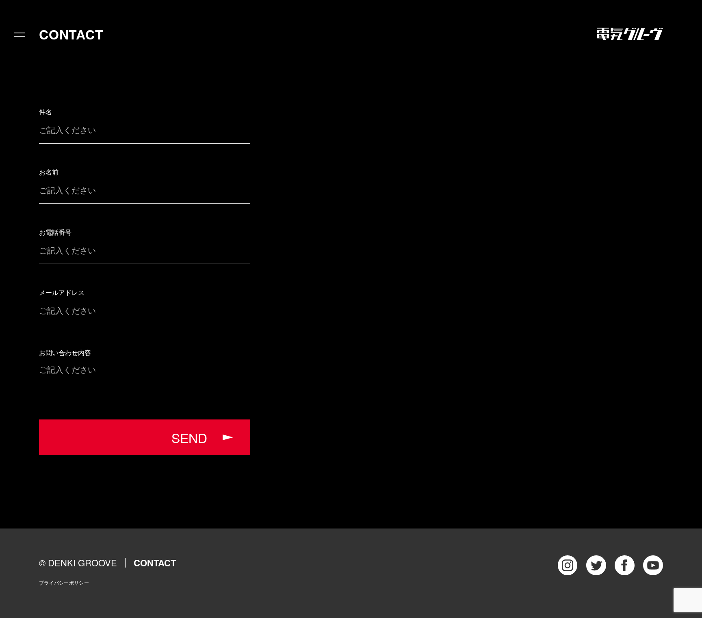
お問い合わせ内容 (65, 352)
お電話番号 (55, 232)
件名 (45, 111)
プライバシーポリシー (64, 582)
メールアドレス (61, 292)
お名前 (48, 172)
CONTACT (71, 34)
